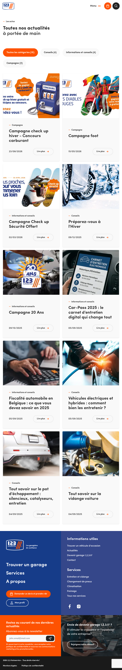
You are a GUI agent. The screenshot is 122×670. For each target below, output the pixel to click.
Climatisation (74, 586)
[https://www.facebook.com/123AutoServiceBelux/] (69, 606)
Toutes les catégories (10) (20, 52)
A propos (15, 581)
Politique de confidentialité (33, 666)
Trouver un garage (26, 565)
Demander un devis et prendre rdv (30, 594)
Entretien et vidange (78, 577)
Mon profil (20, 603)
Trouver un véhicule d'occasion (83, 546)
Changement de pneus (79, 582)
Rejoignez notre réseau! (82, 644)
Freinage (72, 591)
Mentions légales (10, 666)
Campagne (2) (15, 63)
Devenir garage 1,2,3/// (79, 555)
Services (15, 573)
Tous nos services (76, 596)
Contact (71, 560)
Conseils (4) (50, 52)
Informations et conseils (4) (81, 52)
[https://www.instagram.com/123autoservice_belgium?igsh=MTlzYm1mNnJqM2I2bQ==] (78, 606)
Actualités (72, 550)
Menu (93, 6)
